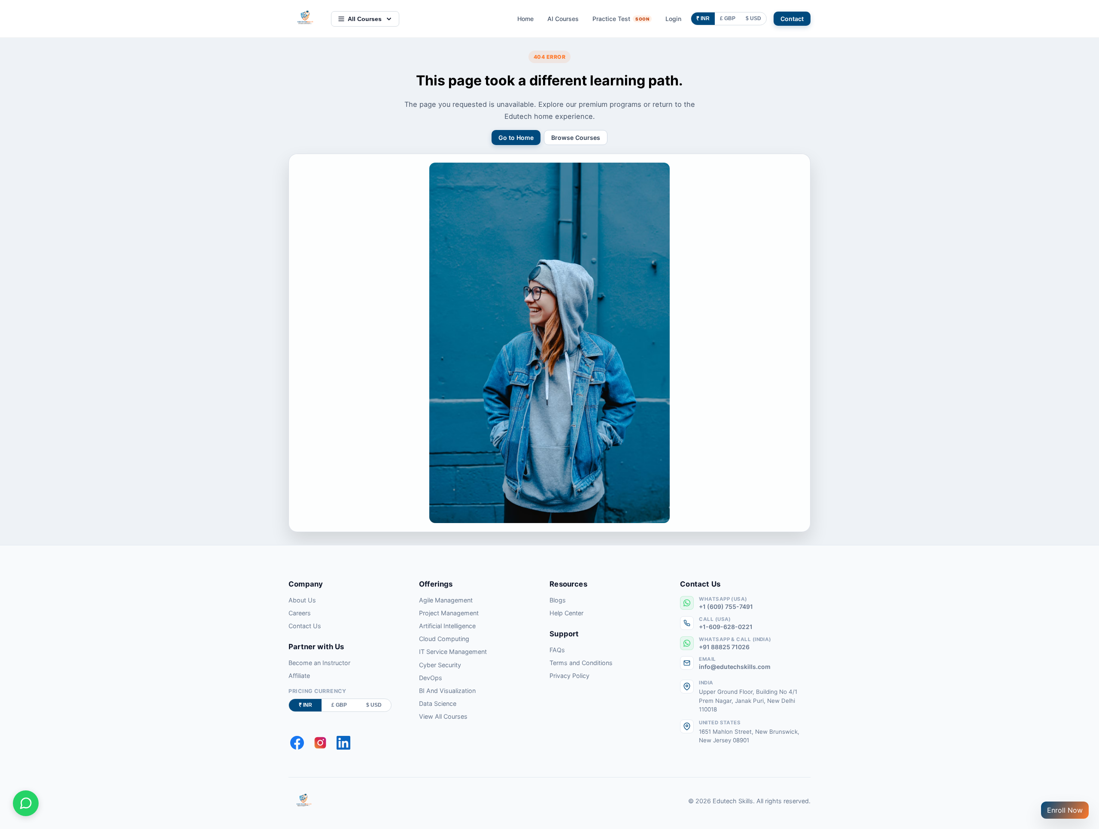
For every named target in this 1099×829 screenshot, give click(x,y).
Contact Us (304, 625)
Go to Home (516, 137)
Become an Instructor (319, 662)
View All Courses (443, 716)
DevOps (430, 677)
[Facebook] (297, 742)
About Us (302, 600)
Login (673, 18)
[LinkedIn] (343, 742)
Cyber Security (440, 665)
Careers (299, 613)
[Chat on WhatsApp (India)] (26, 803)
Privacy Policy (569, 675)
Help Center (566, 613)
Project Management (449, 613)
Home (525, 18)
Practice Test (620, 18)
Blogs (558, 600)
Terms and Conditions (581, 662)
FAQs (557, 650)
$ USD (753, 18)
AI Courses (563, 18)
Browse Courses (575, 137)
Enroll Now (1065, 810)
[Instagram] (320, 742)
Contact (792, 18)
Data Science (437, 703)
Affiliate (299, 675)
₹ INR (703, 18)
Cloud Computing (444, 638)
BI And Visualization (447, 690)
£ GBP (727, 18)
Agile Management (446, 600)
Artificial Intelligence (447, 625)
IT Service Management (453, 651)
